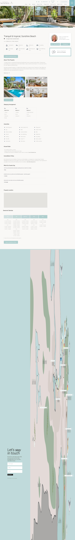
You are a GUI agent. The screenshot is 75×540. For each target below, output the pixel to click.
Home (26, 4)
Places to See (39, 4)
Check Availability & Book (10, 56)
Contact (65, 4)
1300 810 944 (56, 44)
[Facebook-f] (37, 2)
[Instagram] (39, 2)
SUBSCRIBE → (10, 474)
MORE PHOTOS (8, 100)
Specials (33, 4)
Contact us (65, 44)
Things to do (46, 4)
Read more (6, 73)
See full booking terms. (31, 162)
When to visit (59, 4)
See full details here (32, 152)
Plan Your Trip (53, 4)
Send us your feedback (61, 52)
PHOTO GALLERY (8, 24)
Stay (29, 4)
